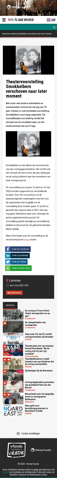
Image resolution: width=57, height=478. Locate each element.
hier (27, 239)
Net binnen (16, 292)
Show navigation (4, 20)
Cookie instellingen (30, 433)
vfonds (6, 472)
